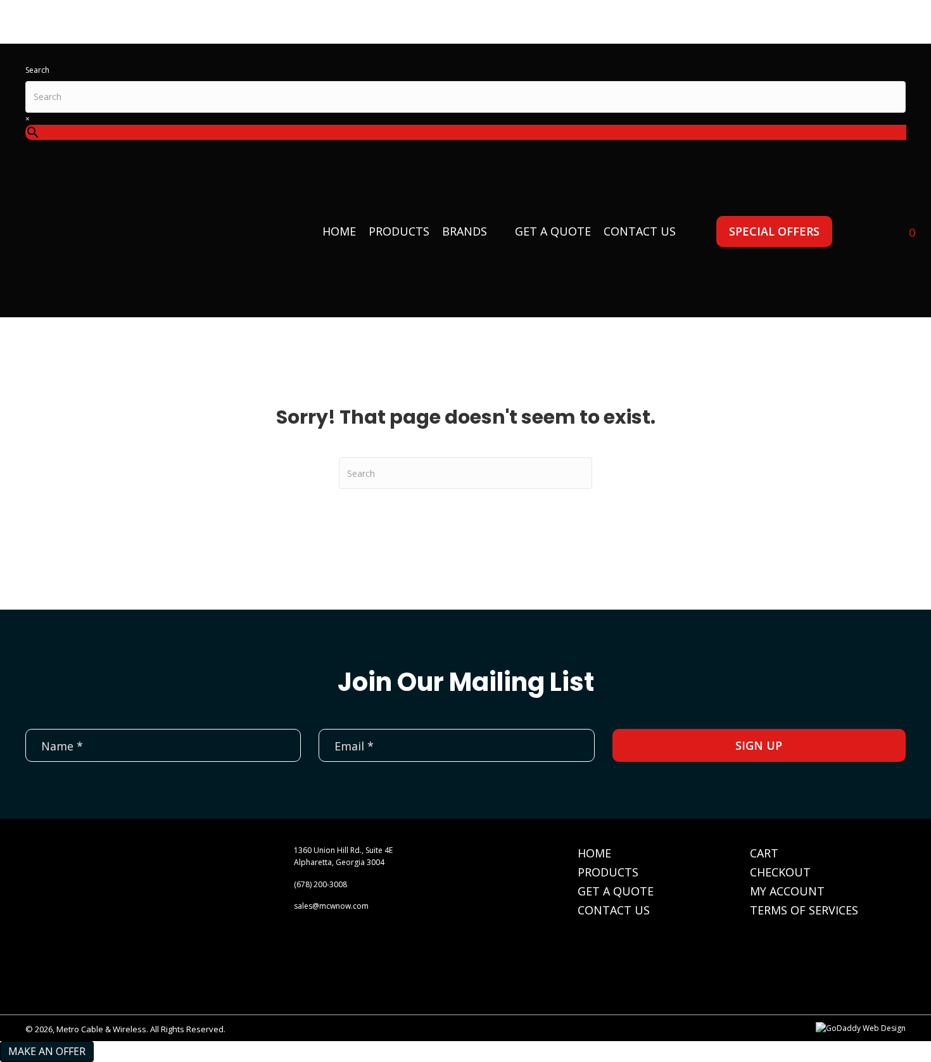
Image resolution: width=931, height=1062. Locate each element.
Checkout (780, 872)
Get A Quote (616, 891)
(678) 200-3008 (320, 884)
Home (594, 853)
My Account (787, 891)
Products (608, 872)
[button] (774, 231)
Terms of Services (804, 910)
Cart (764, 853)
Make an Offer (47, 1051)
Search (37, 70)
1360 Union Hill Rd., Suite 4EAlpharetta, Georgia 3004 (343, 856)
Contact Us (614, 910)
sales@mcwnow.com (331, 906)
